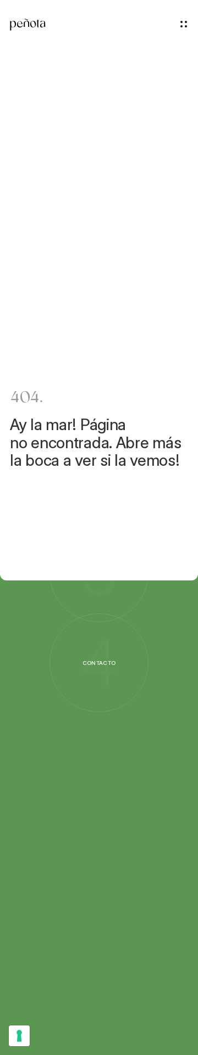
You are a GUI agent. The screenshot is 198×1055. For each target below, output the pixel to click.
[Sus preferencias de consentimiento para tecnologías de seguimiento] (19, 1035)
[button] (183, 24)
